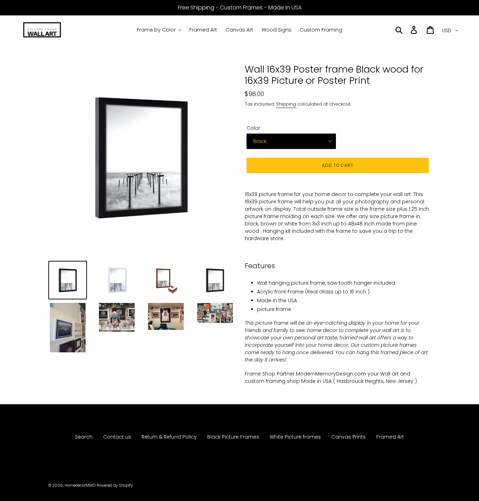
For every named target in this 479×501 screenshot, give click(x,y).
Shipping (286, 104)
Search (84, 436)
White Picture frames (295, 436)
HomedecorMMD (80, 485)
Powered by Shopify (115, 485)
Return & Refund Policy (169, 436)
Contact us (117, 436)
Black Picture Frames (233, 436)
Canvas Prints (348, 436)
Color (253, 127)
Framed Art (390, 436)
